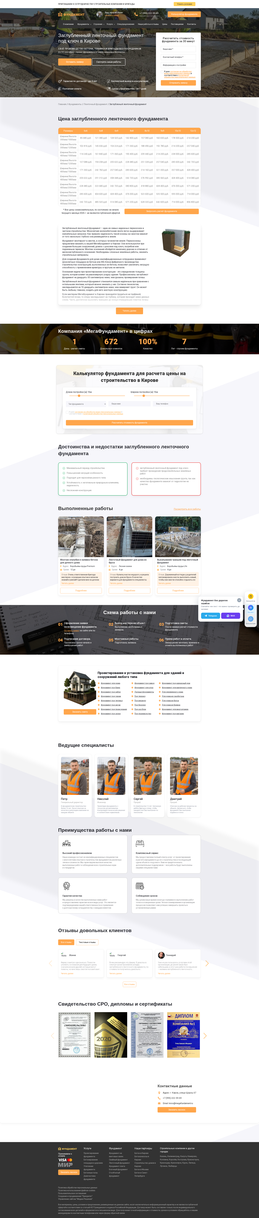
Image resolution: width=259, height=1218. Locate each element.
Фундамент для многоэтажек (175, 709)
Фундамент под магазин (173, 714)
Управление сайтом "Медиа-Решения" (75, 1199)
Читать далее (129, 310)
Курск (185, 1163)
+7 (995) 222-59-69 (149, 13)
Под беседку (140, 705)
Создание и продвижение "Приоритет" (75, 1196)
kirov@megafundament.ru (181, 1103)
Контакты (191, 24)
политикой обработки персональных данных (179, 76)
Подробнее (81, 590)
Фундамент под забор (111, 692)
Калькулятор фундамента (184, 14)
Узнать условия (184, 4)
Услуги (110, 24)
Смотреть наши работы (108, 62)
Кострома (182, 1159)
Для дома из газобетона (173, 696)
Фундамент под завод (144, 683)
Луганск (163, 1166)
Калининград (173, 1156)
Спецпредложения (125, 24)
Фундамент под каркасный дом (176, 683)
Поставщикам (177, 24)
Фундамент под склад (111, 714)
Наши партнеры (143, 1148)
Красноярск (176, 1163)
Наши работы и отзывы (148, 24)
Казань (163, 1156)
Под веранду (140, 701)
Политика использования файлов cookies (76, 1190)
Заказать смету (80, 712)
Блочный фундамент (118, 1169)
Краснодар (165, 1163)
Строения (98, 24)
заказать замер (112, 15)
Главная (62, 104)
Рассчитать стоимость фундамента (129, 422)
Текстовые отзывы (87, 942)
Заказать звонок (176, 1109)
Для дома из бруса (170, 701)
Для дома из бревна (171, 705)
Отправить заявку (178, 83)
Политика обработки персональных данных (77, 1188)
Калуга (183, 1156)
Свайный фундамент (118, 1160)
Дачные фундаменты (144, 692)
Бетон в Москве (142, 1169)
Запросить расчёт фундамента (161, 211)
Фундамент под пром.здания (114, 709)
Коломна (164, 1159)
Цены (164, 24)
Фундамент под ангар (111, 705)
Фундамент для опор (144, 688)
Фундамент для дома (110, 683)
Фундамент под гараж (111, 696)
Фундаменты (83, 24)
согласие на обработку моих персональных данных (178, 72)
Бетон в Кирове (141, 1153)
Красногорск (193, 1159)
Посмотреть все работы (187, 509)
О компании (68, 24)
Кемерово (192, 1156)
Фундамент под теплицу (112, 701)
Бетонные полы (91, 1173)
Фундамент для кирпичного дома (177, 688)
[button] (207, 963)
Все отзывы (66, 942)
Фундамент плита (117, 1166)
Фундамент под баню (110, 688)
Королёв (173, 1159)
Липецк (191, 1163)
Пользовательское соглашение (72, 1193)
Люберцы (172, 1166)
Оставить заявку (75, 62)
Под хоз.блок (140, 709)
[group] (75, 1036)
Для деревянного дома (172, 692)
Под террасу (140, 696)
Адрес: (179, 1092)
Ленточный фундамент (95, 104)
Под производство (143, 714)
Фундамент (115, 1148)
